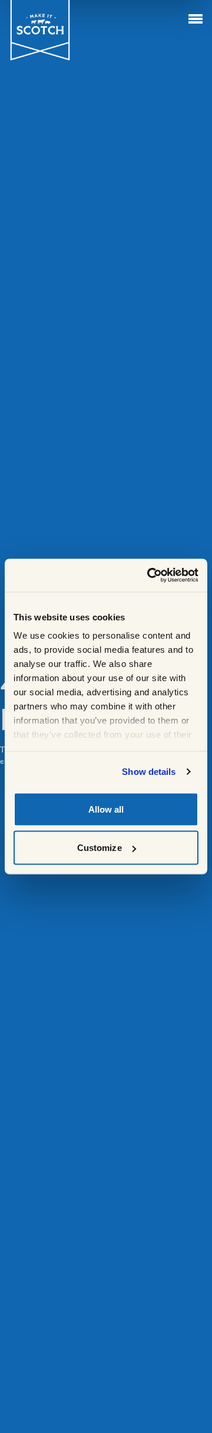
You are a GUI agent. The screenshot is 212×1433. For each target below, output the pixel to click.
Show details (148, 772)
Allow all (106, 809)
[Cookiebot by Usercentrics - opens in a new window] (149, 575)
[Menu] (195, 19)
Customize (99, 848)
